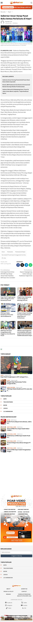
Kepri (2, 375)
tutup (2, 616)
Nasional (12, 387)
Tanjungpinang (8, 402)
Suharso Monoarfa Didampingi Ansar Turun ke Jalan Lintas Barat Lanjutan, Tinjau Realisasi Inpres (15, 91)
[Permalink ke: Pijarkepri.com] (2, 22)
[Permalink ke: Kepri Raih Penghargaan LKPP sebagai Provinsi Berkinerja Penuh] (8, 291)
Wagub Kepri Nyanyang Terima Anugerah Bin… (16, 382)
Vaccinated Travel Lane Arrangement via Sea (14, 255)
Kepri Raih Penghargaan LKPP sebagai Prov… (15, 377)
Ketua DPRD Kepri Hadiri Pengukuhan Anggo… (19, 450)
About (8, 589)
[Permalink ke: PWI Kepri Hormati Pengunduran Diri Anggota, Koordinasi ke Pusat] (8, 325)
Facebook (9, 602)
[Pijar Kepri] (16, 2)
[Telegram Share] (26, 265)
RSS (25, 608)
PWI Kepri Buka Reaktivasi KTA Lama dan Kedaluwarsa (7, 314)
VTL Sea (4, 258)
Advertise (24, 589)
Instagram (9, 605)
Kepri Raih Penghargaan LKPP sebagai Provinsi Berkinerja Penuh (8, 298)
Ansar (3, 252)
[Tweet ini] (22, 265)
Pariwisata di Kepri (20, 252)
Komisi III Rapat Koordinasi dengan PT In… (19, 443)
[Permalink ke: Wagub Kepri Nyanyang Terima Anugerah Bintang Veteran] (24, 291)
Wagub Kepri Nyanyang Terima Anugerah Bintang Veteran (24, 298)
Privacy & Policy (8, 591)
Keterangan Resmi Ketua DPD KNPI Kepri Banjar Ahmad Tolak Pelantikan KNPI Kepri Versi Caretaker (8, 273)
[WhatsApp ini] (30, 265)
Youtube (25, 605)
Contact (24, 591)
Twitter (25, 602)
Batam (5, 405)
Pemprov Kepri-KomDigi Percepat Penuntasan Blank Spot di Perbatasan (24, 315)
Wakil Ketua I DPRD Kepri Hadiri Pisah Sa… (18, 436)
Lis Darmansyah (8, 411)
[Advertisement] (16, 472)
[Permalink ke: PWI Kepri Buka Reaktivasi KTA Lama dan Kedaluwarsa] (8, 307)
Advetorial (10, 427)
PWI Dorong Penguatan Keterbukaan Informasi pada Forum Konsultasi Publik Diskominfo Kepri (24, 333)
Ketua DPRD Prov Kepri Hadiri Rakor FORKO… (18, 429)
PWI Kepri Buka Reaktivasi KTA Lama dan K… (19, 389)
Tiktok (9, 608)
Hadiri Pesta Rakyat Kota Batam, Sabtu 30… (19, 422)
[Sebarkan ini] (18, 265)
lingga (5, 408)
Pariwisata (10, 252)
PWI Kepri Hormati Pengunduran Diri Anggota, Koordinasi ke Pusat (8, 333)
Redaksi (8, 594)
